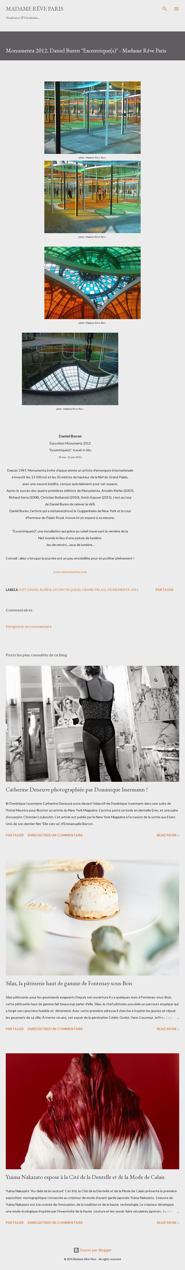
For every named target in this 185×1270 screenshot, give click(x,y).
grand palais (94, 590)
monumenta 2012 (123, 590)
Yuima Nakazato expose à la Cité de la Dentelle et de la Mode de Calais (85, 1177)
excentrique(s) (66, 590)
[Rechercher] (165, 9)
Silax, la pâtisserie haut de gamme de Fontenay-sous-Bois (69, 983)
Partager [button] (164, 590)
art (22, 590)
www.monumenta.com (70, 572)
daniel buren (39, 590)
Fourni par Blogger (95, 1250)
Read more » (168, 835)
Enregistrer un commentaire (29, 626)
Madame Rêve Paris (34, 8)
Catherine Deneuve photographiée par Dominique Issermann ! (77, 789)
